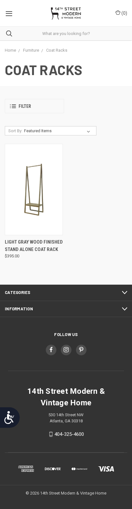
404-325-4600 (69, 434)
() (123, 13)
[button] (34, 106)
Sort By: (15, 130)
